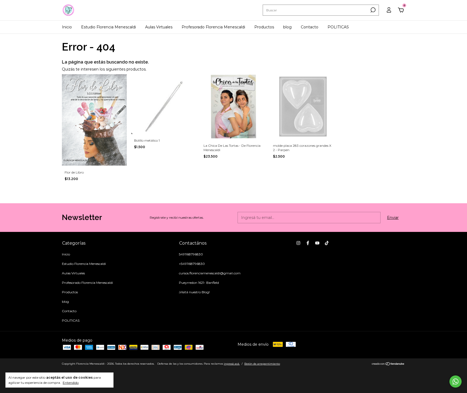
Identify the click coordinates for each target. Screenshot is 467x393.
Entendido (71, 383)
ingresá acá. (232, 363)
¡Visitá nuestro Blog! (194, 292)
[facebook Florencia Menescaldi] (308, 243)
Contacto (309, 27)
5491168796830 (191, 254)
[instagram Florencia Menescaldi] (298, 243)
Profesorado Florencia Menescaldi (213, 27)
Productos (264, 27)
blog (287, 27)
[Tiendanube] (388, 364)
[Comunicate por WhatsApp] (455, 381)
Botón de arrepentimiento (262, 363)
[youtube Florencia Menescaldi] (317, 243)
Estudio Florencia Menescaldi (108, 27)
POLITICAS (338, 27)
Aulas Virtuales (158, 27)
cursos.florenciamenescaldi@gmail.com (210, 273)
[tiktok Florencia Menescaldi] (327, 243)
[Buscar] (373, 10)
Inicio (67, 27)
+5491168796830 (192, 264)
